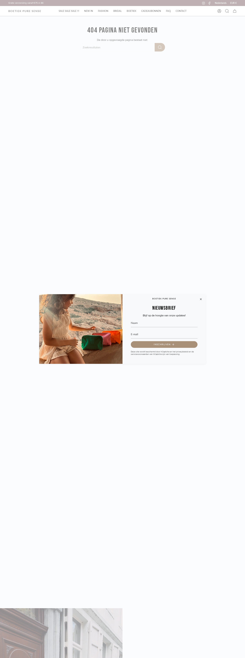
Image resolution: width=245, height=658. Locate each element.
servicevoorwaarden (140, 354)
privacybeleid (182, 351)
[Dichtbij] (200, 299)
